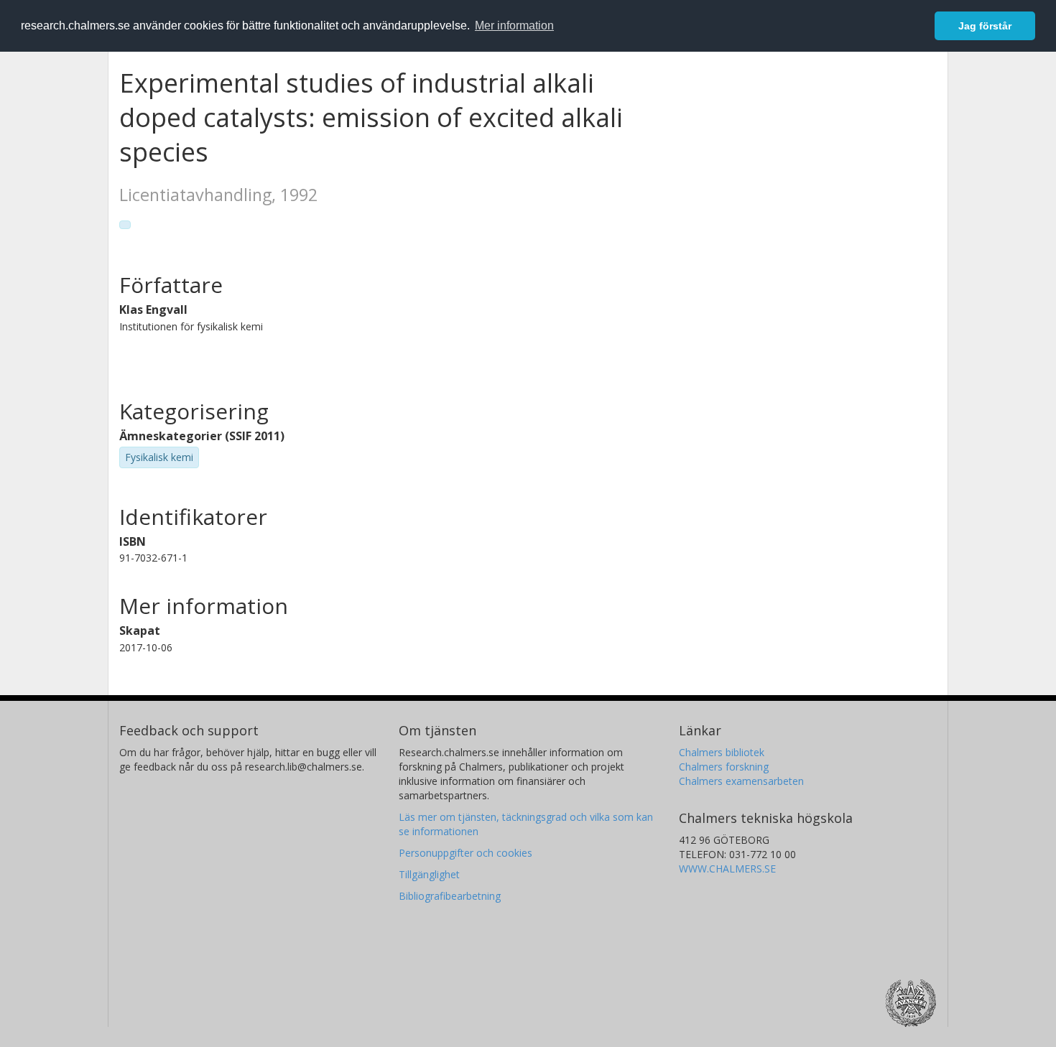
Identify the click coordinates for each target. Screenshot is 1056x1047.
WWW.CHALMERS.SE (727, 868)
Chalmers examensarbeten (741, 781)
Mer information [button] (514, 25)
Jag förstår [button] (984, 26)
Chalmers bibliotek (721, 752)
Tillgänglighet (429, 874)
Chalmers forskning (724, 766)
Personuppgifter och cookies (465, 853)
